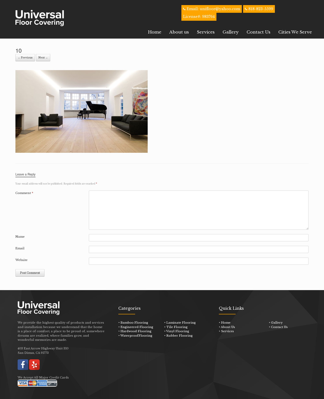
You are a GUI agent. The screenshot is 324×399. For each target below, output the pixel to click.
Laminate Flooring (181, 322)
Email (19, 248)
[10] (81, 151)
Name (20, 237)
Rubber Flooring (179, 335)
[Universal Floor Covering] (39, 18)
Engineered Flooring (137, 327)
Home (154, 32)
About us (179, 32)
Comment (24, 193)
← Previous (25, 57)
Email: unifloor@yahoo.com (213, 9)
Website (21, 260)
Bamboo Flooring (134, 322)
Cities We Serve (295, 32)
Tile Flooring (177, 327)
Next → (43, 57)
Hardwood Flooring (136, 331)
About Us (228, 327)
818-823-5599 (260, 9)
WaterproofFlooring (136, 335)
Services (206, 32)
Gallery (231, 32)
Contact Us (258, 32)
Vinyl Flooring (177, 331)
